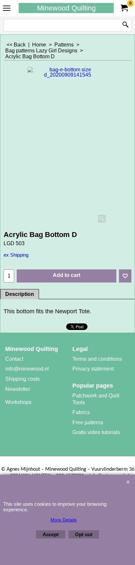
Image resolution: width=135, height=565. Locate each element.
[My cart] (124, 8)
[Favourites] (125, 276)
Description (19, 294)
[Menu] (6, 8)
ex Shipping (16, 255)
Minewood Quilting (66, 8)
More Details (63, 519)
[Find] (125, 25)
